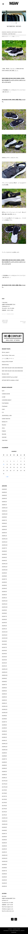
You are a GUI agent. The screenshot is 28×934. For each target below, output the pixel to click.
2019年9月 (4, 715)
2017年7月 (4, 796)
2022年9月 (4, 610)
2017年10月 (4, 787)
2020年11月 (4, 672)
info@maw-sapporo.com (7, 908)
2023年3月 (4, 591)
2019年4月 (4, 731)
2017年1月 (4, 815)
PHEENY (4, 431)
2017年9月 (4, 790)
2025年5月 (4, 526)
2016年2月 (4, 849)
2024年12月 (4, 538)
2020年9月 (4, 678)
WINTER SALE (5, 364)
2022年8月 (4, 613)
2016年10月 (4, 824)
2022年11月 (4, 604)
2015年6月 (4, 873)
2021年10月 (4, 638)
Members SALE (5, 374)
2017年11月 (4, 783)
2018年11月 (4, 746)
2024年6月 (4, 551)
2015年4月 (4, 880)
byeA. (3, 390)
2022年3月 (4, 622)
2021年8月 (4, 644)
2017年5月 (4, 802)
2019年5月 (4, 728)
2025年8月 (4, 517)
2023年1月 (4, 597)
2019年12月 (4, 706)
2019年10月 (4, 712)
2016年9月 (4, 827)
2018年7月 (4, 759)
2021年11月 (4, 635)
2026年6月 (4, 492)
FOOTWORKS (5, 403)
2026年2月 (4, 501)
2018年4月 (4, 768)
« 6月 (7, 476)
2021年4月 (4, 656)
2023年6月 (4, 582)
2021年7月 (4, 647)
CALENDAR (5, 447)
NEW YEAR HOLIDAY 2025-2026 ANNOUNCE (12, 367)
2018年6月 (4, 762)
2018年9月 (4, 752)
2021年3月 (4, 659)
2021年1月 (4, 666)
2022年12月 (4, 600)
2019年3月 (4, 734)
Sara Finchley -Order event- (8, 355)
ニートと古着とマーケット (8, 358)
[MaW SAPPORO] (14, 4)
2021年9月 (4, 641)
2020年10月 (4, 675)
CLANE (3, 397)
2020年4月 (4, 693)
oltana (3, 428)
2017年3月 (4, 808)
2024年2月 (4, 560)
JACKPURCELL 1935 (7, 415)
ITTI (3, 412)
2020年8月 (4, 681)
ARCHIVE (4, 486)
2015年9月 (4, 864)
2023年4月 (4, 588)
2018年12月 (4, 743)
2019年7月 (4, 721)
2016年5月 (4, 839)
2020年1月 (4, 703)
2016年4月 (4, 842)
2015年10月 (4, 861)
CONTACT (10, 928)
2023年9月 (4, 573)
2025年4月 (4, 529)
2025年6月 (4, 523)
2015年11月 (4, 858)
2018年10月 (4, 749)
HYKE (3, 409)
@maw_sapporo (5, 352)
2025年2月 (4, 532)
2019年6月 (4, 725)
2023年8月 (4, 576)
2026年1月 (4, 504)
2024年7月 (4, 548)
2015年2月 (4, 886)
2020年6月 (4, 687)
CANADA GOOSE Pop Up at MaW (9, 377)
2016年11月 (4, 821)
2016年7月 (4, 833)
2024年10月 (4, 545)
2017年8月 (4, 793)
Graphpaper (4, 406)
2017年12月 (4, 780)
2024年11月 (4, 542)
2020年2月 (4, 700)
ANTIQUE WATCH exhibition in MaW (10, 380)
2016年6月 (4, 836)
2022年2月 (4, 625)
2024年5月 (4, 554)
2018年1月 (4, 777)
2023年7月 (4, 579)
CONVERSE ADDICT (6, 400)
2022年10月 (4, 607)
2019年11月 (4, 709)
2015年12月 (4, 855)
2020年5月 (4, 690)
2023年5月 (4, 585)
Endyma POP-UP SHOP (7, 361)
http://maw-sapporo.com (7, 906)
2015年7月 (4, 870)
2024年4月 (4, 557)
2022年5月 (4, 619)
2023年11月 (4, 566)
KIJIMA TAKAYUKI (6, 418)
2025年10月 (4, 514)
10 (3, 464)
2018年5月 (4, 765)
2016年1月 (4, 852)
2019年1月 (4, 740)
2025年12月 (4, 507)
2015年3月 (4, 883)
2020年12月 (4, 669)
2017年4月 (4, 805)
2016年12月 (4, 818)
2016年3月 (4, 846)
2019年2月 (4, 737)
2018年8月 (4, 756)
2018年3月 (4, 771)
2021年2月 (4, 662)
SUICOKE (4, 437)
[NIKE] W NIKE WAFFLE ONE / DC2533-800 (5, 321)
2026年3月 (4, 498)
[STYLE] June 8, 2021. (23, 322)
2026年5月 (4, 495)
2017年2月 (4, 811)
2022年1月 (4, 628)
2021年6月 (4, 650)
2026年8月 (4, 489)
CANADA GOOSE (6, 393)
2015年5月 (4, 877)
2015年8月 (4, 867)
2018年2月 (4, 774)
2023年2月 (4, 594)
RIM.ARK (4, 434)
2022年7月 (4, 616)
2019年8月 (4, 718)
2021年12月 (4, 631)
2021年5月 (4, 653)
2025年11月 (4, 511)
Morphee (4, 424)
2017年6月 (4, 799)
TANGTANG (4, 440)
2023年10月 (4, 569)
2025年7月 (4, 520)
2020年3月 (4, 697)
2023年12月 (4, 563)
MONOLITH (4, 421)
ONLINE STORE (16, 928)
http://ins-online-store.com (8, 911)
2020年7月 (4, 684)
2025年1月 (4, 535)
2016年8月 (4, 830)
